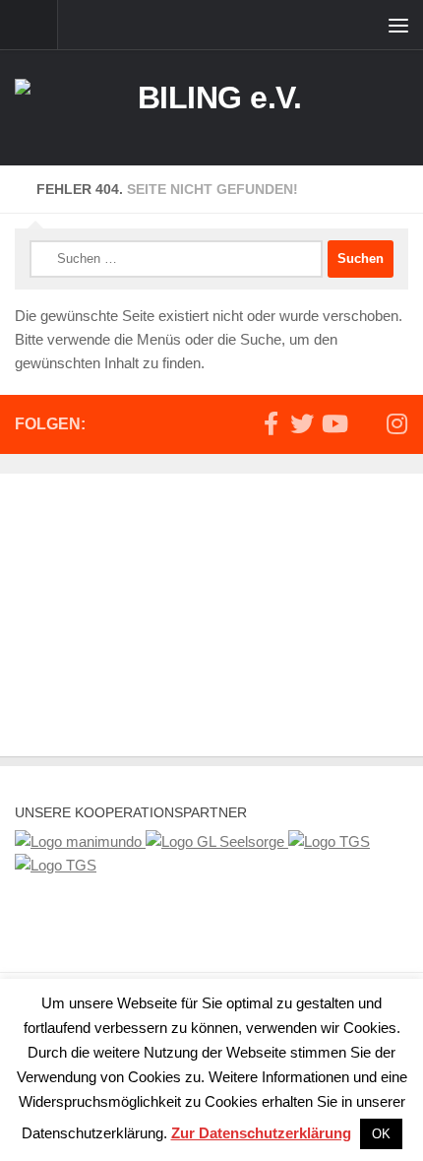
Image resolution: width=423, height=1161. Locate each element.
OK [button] (381, 1134)
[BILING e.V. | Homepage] (211, 107)
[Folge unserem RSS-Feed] (365, 424)
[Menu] (398, 24)
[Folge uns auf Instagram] (396, 423)
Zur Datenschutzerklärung (261, 1133)
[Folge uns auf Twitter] (302, 423)
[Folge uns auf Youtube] (333, 423)
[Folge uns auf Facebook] (270, 423)
